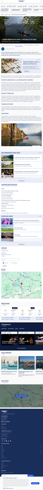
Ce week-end (3, 328)
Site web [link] (3, 256)
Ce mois (16, 328)
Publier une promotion (4, 436)
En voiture (6, 262)
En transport (15, 262)
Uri (9, 14)
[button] (16, 488)
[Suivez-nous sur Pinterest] (10, 441)
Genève (2, 448)
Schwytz (2, 456)
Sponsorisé (38, 59)
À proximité (36, 45)
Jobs (2, 468)
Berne (2, 453)
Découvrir (26, 71)
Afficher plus (21, 180)
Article (3, 45)
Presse (2, 464)
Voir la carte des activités (21, 395)
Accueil (2, 14)
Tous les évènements (21, 348)
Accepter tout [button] (35, 483)
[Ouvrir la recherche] (2, 1)
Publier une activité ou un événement (4, 435)
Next (39, 147)
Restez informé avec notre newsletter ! (7, 472)
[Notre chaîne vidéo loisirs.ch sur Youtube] (6, 441)
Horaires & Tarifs (10, 45)
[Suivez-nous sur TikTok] (8, 441)
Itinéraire (5, 265)
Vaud (2, 445)
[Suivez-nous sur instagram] (4, 441)
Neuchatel (2, 450)
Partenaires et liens (4, 465)
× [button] (41, 477)
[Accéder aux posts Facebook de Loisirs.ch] (2, 441)
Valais (2, 446)
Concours (2, 426)
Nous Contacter (3, 427)
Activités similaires (28, 45)
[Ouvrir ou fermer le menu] (41, 1)
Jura (2, 452)
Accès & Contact (19, 45)
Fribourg (2, 449)
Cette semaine (11, 328)
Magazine (2, 467)
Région (6, 14)
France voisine (3, 457)
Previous (34, 147)
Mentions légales (4, 428)
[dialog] (21, 483)
